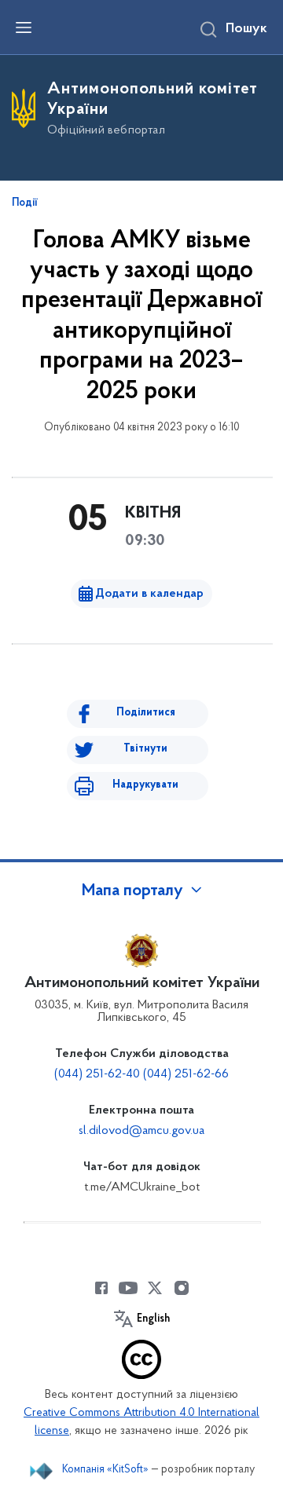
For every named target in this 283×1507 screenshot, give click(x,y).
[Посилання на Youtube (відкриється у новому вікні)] (128, 1287)
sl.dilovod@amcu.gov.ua (141, 1131)
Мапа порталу (132, 891)
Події (25, 203)
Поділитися (145, 713)
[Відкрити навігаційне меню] (23, 27)
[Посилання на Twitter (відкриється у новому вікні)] (154, 1287)
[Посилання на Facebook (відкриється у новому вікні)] (101, 1287)
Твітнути (145, 749)
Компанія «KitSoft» (105, 1470)
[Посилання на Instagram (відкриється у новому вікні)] (181, 1287)
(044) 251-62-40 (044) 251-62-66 (141, 1074)
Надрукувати (145, 785)
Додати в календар (149, 593)
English (153, 1319)
